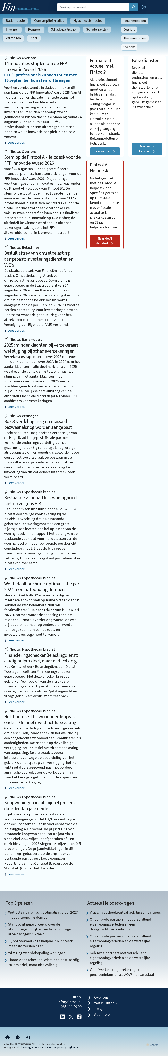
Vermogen (13, 38)
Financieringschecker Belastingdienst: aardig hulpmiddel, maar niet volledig (41, 658)
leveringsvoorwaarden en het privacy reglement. (50, 1047)
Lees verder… (17, 142)
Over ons (129, 47)
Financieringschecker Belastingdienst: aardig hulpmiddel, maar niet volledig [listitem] (43, 962)
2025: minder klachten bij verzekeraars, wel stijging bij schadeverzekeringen (42, 348)
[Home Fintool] (21, 6)
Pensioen (34, 29)
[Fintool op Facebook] (79, 1017)
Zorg (33, 38)
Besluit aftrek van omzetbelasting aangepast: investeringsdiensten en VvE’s (38, 259)
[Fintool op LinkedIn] (62, 1017)
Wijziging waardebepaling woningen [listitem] (36, 953)
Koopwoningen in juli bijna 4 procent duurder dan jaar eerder (39, 805)
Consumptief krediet (49, 20)
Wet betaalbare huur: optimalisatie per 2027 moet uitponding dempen (41, 586)
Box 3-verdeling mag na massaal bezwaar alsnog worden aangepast (38, 424)
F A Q (98, 1008)
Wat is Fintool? (105, 1003)
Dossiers (129, 29)
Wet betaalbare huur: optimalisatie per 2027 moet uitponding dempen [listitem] (43, 915)
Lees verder (102, 151)
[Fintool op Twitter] (71, 1017)
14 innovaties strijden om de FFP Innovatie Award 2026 (35, 66)
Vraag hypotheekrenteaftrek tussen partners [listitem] (125, 912)
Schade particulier (64, 29)
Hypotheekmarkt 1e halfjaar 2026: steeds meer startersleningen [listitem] (40, 943)
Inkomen (12, 29)
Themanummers (134, 38)
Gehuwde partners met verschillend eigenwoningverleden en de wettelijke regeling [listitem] (120, 957)
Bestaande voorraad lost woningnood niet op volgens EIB (40, 500)
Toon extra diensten (146, 149)
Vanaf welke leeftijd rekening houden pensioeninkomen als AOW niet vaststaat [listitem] (122, 972)
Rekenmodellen (134, 20)
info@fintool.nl (70, 1001)
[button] (143, 7)
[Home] (7, 1037)
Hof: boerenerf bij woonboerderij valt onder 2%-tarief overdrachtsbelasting (40, 719)
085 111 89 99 (71, 1006)
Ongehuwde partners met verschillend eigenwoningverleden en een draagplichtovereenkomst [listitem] (120, 924)
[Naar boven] (17, 1037)
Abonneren (103, 1014)
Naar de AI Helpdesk (104, 241)
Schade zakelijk (97, 29)
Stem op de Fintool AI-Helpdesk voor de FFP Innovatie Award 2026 (42, 160)
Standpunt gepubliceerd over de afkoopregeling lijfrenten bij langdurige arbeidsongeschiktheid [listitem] (39, 929)
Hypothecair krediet (88, 20)
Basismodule (15, 20)
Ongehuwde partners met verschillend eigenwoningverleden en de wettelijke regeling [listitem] (120, 941)
